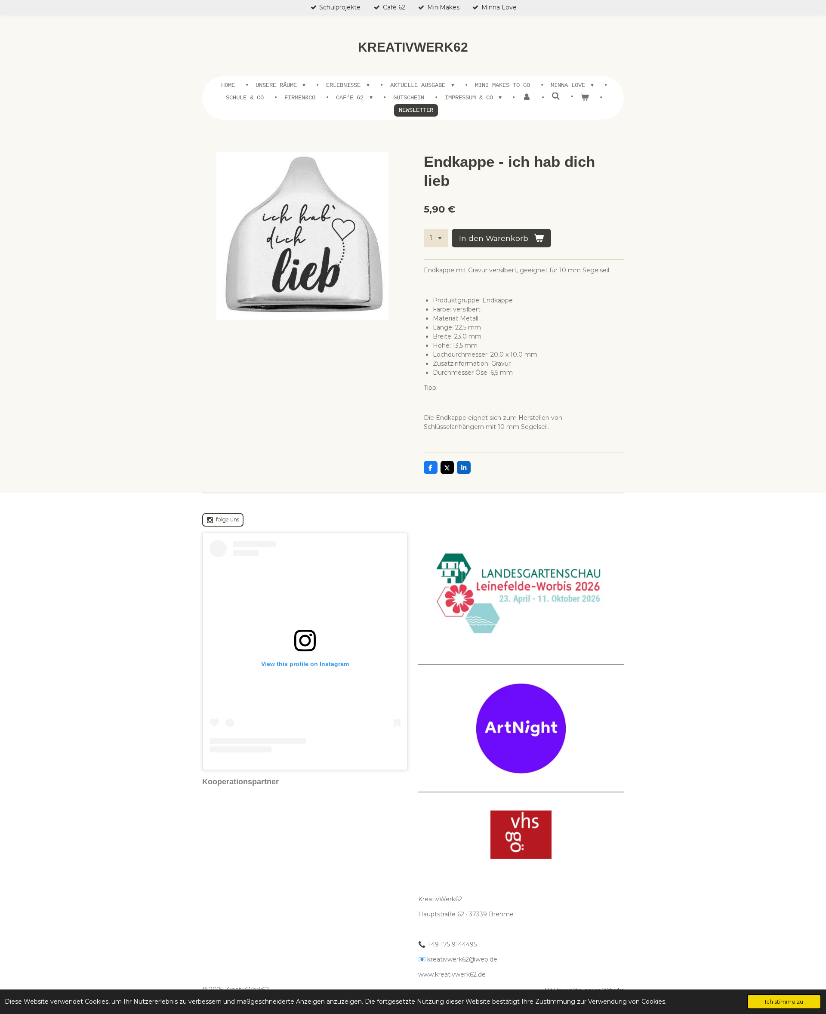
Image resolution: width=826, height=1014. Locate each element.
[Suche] (556, 97)
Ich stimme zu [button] (784, 1002)
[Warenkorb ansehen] (585, 98)
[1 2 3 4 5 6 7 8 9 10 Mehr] (436, 238)
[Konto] (527, 98)
